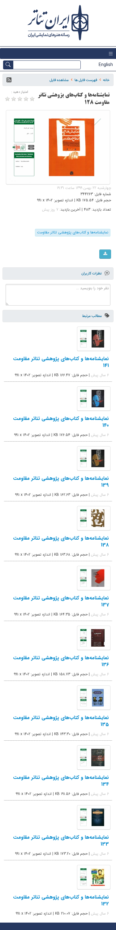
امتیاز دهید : (19, 92)
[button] (9, 79)
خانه (106, 80)
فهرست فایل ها (86, 80)
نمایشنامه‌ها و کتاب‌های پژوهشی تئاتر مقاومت (72, 232)
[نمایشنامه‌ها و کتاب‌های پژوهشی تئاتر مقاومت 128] (58, 147)
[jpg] (105, 254)
